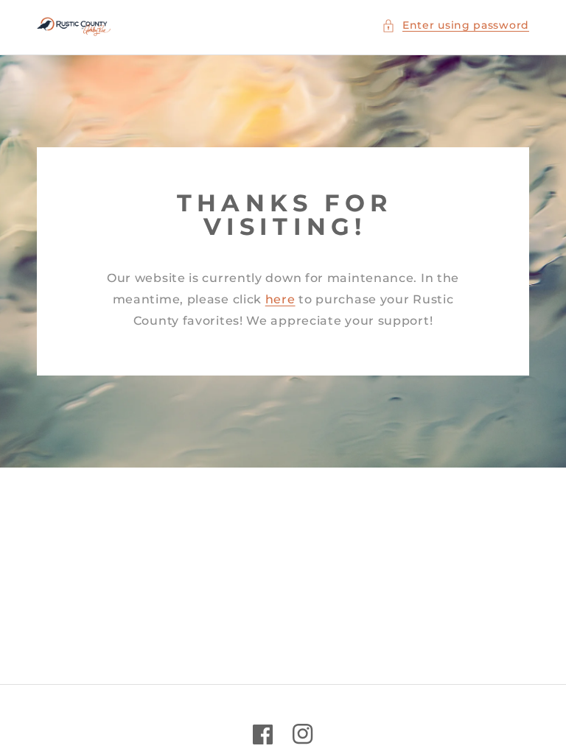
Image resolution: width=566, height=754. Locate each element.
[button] (455, 25)
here (280, 299)
